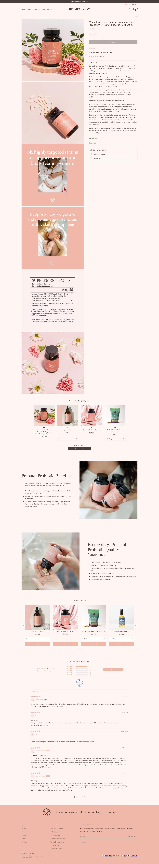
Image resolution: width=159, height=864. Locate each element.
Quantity (92, 33)
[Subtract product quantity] (95, 36)
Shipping (92, 48)
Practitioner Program (58, 839)
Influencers (54, 832)
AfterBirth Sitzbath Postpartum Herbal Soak (115, 431)
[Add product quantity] (90, 36)
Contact (24, 842)
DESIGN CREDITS (26, 858)
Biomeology (35, 856)
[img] (35, 697)
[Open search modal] (129, 9)
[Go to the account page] (133, 9)
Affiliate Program (56, 835)
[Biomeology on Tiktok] (86, 843)
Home (24, 829)
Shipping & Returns (57, 829)
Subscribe (131, 836)
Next (136, 16)
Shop (23, 832)
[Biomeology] (79, 9)
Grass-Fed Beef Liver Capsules (91, 430)
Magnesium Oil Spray (68, 430)
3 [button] (79, 797)
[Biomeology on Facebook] (80, 843)
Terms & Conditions (57, 842)
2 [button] (77, 797)
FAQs (23, 839)
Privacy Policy (55, 845)
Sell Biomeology (56, 849)
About (24, 835)
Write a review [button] (113, 670)
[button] (93, 56)
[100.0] (79, 682)
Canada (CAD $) (131, 4)
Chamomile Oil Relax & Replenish (121, 631)
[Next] (135, 626)
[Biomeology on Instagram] (83, 843)
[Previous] (23, 626)
